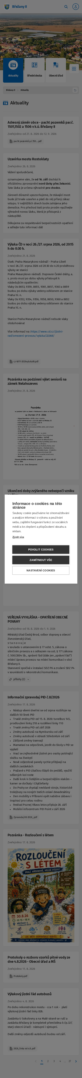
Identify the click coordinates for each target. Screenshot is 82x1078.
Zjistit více (18, 536)
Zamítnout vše (41, 559)
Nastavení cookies (41, 570)
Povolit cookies (41, 549)
